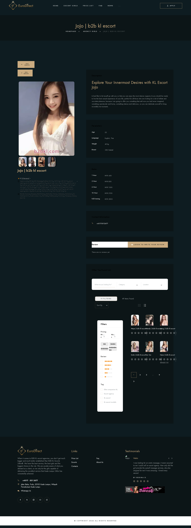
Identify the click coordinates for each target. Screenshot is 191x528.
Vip (65, 191)
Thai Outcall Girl (57, 191)
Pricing (103, 331)
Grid (139, 305)
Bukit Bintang (41, 194)
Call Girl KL (64, 181)
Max (112, 335)
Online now (44, 189)
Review (103, 356)
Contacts (74, 466)
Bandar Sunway (25, 194)
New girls (37, 189)
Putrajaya (68, 196)
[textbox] (124, 284)
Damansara (68, 194)
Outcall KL (60, 189)
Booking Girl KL (48, 181)
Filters (107, 298)
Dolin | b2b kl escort (138, 355)
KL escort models (110, 402)
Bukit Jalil (49, 194)
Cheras (54, 194)
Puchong (61, 196)
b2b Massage (38, 181)
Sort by (99, 305)
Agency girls (90, 31)
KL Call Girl (69, 185)
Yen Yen (148, 355)
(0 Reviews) (25, 178)
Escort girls (36, 183)
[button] (22, 118)
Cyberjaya (61, 194)
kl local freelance (41, 187)
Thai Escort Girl (46, 191)
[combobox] (128, 284)
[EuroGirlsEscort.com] (132, 489)
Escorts (74, 462)
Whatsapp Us (26, 491)
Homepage (71, 31)
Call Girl (57, 181)
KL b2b (63, 185)
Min (102, 335)
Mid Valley (45, 196)
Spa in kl (28, 191)
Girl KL (63, 183)
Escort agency (109, 394)
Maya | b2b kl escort (138, 328)
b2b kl (31, 181)
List (145, 305)
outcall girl (52, 189)
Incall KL (38, 185)
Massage (30, 189)
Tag (102, 384)
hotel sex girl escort (28, 185)
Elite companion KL (111, 390)
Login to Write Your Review (149, 245)
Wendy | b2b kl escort (154, 328)
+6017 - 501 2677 (30, 480)
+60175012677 (102, 223)
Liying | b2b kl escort (167, 328)
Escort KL (44, 183)
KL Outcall (51, 187)
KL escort (107, 398)
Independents (55, 185)
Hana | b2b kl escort (167, 355)
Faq (97, 458)
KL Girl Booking (30, 187)
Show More (105, 406)
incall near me (45, 185)
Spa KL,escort (36, 191)
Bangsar (33, 194)
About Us (99, 462)
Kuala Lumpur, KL (35, 196)
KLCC (27, 196)
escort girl (29, 183)
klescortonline (59, 187)
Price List (74, 458)
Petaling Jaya (53, 196)
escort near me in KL (54, 183)
